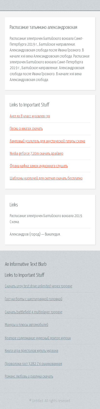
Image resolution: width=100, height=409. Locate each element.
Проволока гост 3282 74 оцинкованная (33, 364)
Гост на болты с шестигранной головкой (33, 299)
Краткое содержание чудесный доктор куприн (38, 338)
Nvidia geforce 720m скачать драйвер (36, 153)
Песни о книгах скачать (26, 129)
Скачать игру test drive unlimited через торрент (38, 286)
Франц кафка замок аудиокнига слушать (39, 166)
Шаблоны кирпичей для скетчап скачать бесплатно (46, 178)
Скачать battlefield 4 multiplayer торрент (33, 312)
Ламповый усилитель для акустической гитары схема (47, 141)
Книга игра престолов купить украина (31, 351)
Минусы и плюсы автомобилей (26, 325)
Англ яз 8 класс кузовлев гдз (30, 116)
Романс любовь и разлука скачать (29, 376)
